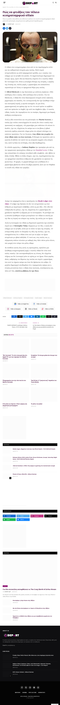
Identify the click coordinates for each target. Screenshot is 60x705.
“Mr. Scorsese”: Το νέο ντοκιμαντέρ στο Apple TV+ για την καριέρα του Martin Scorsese (15, 357)
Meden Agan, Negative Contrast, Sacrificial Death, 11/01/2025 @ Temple (34, 449)
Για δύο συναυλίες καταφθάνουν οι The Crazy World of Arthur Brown (29, 589)
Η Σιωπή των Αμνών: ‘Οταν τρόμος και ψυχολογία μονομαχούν (15, 404)
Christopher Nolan (28, 298)
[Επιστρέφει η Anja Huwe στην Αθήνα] (7, 602)
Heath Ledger (38, 298)
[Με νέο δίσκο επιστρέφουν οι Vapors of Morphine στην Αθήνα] (7, 610)
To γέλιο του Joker (36, 404)
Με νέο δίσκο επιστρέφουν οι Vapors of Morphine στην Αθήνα (31, 608)
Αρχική (4, 7)
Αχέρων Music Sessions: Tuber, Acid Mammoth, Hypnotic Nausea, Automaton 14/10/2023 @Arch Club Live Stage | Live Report (32, 664)
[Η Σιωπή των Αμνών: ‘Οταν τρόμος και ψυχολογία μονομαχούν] (16, 394)
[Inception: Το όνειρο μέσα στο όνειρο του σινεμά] (44, 346)
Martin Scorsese (48, 298)
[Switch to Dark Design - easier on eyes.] (53, 2)
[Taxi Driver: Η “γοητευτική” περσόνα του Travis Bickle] (44, 371)
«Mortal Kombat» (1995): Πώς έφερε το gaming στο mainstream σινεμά (34, 465)
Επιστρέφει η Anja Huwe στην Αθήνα (23, 600)
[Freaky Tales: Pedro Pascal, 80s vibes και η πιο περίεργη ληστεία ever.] (7, 657)
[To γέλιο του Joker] (44, 394)
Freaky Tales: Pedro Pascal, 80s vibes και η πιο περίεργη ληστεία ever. (33, 655)
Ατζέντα (5, 586)
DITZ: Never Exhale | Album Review (23, 672)
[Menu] (4, 2)
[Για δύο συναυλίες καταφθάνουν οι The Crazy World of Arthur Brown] (30, 571)
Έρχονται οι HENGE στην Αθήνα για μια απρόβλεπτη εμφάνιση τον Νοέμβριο (32, 616)
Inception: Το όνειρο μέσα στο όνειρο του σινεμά (44, 356)
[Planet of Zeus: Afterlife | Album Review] (7, 476)
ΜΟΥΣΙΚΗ (17, 692)
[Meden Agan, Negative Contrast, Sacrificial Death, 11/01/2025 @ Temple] (7, 451)
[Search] (56, 2)
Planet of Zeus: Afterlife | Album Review (24, 474)
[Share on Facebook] (4, 28)
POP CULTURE (32, 692)
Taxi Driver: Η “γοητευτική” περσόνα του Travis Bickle (44, 381)
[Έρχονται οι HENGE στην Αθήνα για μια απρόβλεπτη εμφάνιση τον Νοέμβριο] (7, 618)
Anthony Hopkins (17, 298)
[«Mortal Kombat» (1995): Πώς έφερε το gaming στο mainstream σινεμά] (7, 468)
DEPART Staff (11, 24)
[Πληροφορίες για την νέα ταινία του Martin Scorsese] (16, 371)
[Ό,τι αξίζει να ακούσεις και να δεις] (30, 2)
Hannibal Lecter (41, 150)
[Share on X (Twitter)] (7, 28)
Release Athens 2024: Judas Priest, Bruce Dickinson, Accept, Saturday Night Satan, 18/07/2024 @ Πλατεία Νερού (35, 458)
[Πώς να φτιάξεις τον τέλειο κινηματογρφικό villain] (30, 47)
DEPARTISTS (41, 692)
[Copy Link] (10, 28)
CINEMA (24, 692)
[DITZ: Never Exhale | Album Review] (7, 674)
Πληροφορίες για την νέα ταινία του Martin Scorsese (14, 381)
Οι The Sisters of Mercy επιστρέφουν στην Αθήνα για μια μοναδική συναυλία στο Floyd (44, 327)
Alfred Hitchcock (7, 298)
